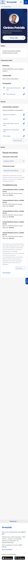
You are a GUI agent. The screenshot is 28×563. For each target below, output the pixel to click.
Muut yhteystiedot (7, 549)
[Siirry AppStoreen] (7, 558)
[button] (14, 89)
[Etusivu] (12, 2)
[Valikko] (26, 2)
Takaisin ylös (13, 521)
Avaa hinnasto (6, 272)
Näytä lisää (19, 268)
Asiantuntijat (7, 6)
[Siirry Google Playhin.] (20, 558)
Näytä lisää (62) (17, 140)
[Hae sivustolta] (20, 2)
